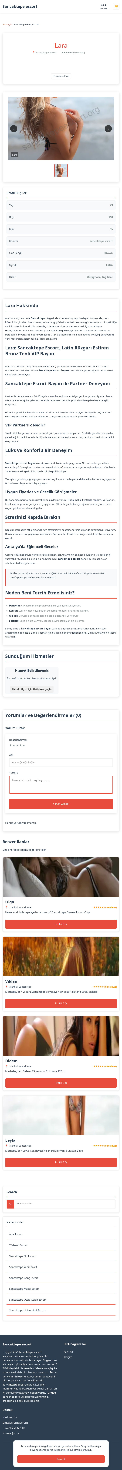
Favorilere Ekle (61, 76)
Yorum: (13, 772)
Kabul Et (61, 1459)
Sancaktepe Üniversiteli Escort (27, 1310)
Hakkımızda (10, 1417)
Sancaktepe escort (20, 6)
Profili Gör (61, 924)
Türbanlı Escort (18, 1245)
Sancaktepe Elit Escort (22, 1256)
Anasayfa (7, 24)
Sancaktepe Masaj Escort (24, 1288)
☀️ (116, 6)
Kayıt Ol (68, 1351)
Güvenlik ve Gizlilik (14, 1428)
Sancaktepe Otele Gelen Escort (27, 1299)
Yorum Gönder (61, 804)
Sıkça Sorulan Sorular (15, 1423)
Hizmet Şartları (11, 1433)
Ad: (11, 755)
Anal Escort (16, 1234)
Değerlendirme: (18, 739)
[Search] (10, 1204)
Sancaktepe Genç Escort (23, 1278)
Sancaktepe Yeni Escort (23, 1267)
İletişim (68, 1357)
